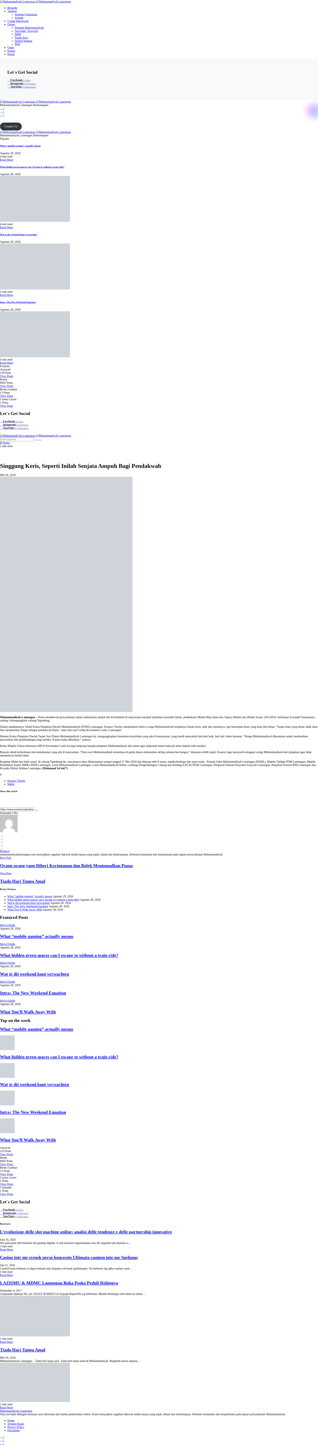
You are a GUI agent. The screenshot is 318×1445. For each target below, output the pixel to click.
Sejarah (19, 17)
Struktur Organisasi (26, 14)
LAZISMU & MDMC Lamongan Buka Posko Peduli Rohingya (59, 1283)
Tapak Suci (21, 37)
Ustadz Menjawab (18, 21)
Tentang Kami (15, 1423)
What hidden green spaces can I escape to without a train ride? (32, 167)
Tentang (12, 11)
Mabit (10, 784)
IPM (17, 44)
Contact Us (10, 126)
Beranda (12, 7)
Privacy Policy (15, 1427)
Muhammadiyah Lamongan (16, 1410)
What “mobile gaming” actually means (20, 145)
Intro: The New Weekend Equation (18, 302)
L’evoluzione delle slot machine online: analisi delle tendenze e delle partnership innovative (86, 1231)
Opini (10, 47)
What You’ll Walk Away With (24, 909)
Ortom (11, 24)
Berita (6, 442)
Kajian (11, 50)
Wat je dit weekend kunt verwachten (18, 234)
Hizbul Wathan (23, 40)
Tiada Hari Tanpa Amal (22, 1349)
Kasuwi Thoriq (16, 780)
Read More (6, 159)
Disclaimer (13, 1430)
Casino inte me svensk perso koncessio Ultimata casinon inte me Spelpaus (69, 1257)
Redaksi (4, 851)
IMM (18, 34)
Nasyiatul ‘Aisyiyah (26, 31)
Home (11, 54)
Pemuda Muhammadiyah (29, 27)
